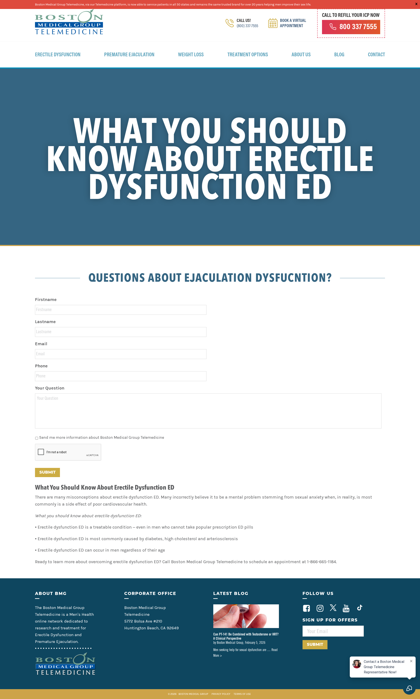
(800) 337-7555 (247, 26)
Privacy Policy (221, 693)
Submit (47, 472)
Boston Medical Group (193, 693)
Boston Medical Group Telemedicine (69, 22)
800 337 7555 (358, 27)
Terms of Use (242, 693)
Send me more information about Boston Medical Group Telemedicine (101, 437)
